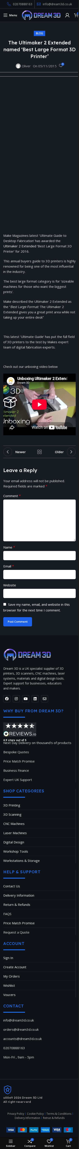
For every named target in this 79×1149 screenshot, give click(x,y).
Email (8, 566)
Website (9, 585)
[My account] (67, 15)
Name (9, 547)
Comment (12, 495)
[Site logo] (41, 15)
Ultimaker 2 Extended (19, 246)
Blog (39, 33)
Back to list (39, 451)
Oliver (26, 66)
